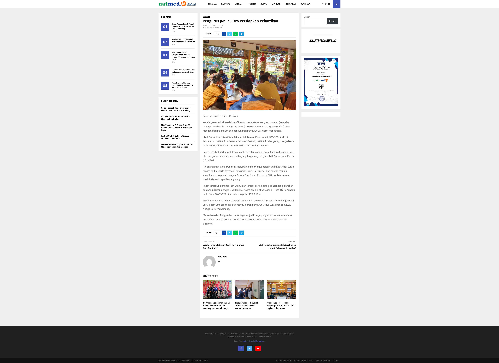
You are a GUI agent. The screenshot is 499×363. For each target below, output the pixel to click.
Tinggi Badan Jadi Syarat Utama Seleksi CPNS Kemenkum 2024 (246, 305)
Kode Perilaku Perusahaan (303, 360)
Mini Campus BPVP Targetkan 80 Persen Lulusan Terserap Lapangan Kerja (183, 56)
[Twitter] (326, 3)
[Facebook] (323, 3)
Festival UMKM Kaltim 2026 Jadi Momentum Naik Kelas (183, 71)
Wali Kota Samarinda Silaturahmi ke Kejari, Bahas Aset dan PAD (277, 246)
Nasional (206, 16)
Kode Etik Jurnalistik (323, 360)
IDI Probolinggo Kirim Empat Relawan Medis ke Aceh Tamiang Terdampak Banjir (216, 305)
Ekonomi (276, 4)
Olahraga (305, 4)
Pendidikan (290, 4)
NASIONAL (225, 4)
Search (307, 17)
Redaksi (335, 360)
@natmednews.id (322, 40)
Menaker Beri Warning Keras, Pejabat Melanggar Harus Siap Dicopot (182, 85)
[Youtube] (329, 3)
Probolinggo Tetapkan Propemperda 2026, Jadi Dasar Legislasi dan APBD (281, 305)
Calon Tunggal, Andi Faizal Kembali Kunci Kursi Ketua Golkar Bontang (183, 26)
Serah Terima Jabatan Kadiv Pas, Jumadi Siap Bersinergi (223, 246)
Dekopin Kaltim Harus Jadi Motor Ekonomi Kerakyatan (183, 40)
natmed (207, 25)
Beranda (212, 4)
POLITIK (252, 4)
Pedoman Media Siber (284, 360)
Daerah (238, 4)
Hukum (264, 4)
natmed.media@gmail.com (254, 341)
